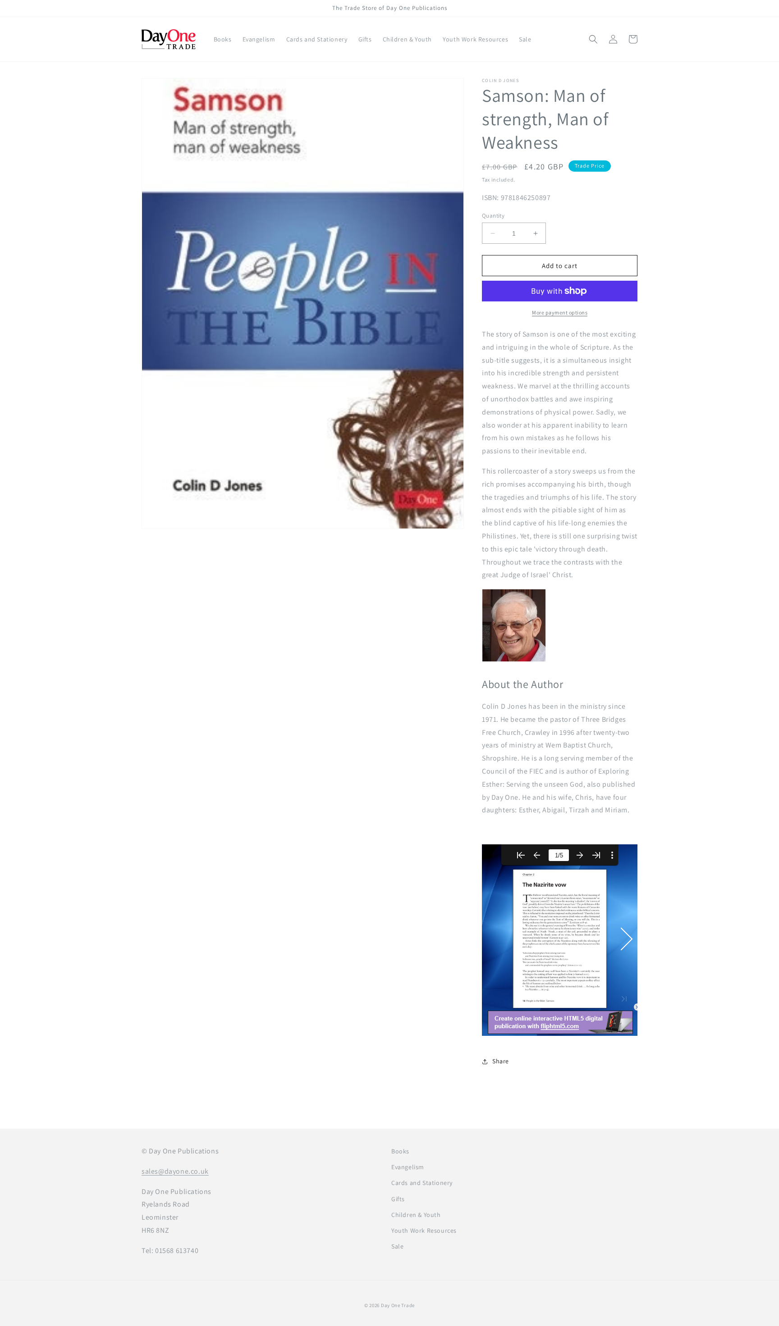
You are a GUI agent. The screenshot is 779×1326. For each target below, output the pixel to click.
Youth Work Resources (424, 1230)
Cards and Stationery (422, 1183)
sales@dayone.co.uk (175, 1171)
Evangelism (407, 1167)
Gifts (398, 1199)
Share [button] (500, 1061)
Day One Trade (398, 1305)
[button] (593, 39)
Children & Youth (416, 1215)
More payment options (559, 312)
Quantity (493, 215)
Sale (397, 1246)
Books (400, 1151)
